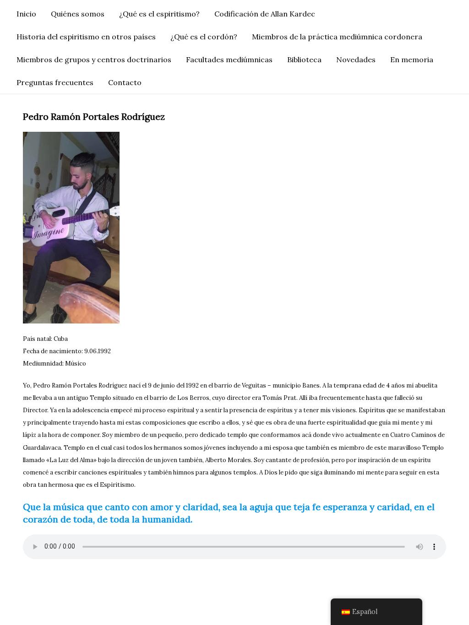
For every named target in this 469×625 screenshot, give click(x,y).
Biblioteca (304, 59)
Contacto (125, 82)
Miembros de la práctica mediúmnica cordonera (337, 36)
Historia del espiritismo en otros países (86, 36)
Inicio (26, 13)
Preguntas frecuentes (54, 82)
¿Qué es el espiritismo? (159, 13)
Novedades (356, 59)
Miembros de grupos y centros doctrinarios (93, 59)
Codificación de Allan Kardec (264, 13)
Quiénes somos (77, 13)
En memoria (411, 59)
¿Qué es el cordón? (203, 36)
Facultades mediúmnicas (229, 59)
